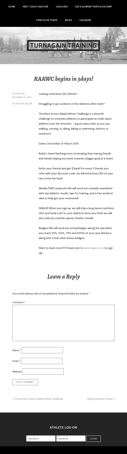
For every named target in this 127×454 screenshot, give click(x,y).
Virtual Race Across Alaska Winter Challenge (39, 398)
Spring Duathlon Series (99, 398)
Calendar (85, 20)
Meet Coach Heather (35, 6)
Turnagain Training (63, 45)
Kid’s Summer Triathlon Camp (93, 6)
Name (16, 350)
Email (16, 360)
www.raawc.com (94, 248)
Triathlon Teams (46, 20)
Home (11, 6)
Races (68, 20)
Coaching (62, 6)
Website (16, 371)
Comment (18, 302)
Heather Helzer (23, 103)
